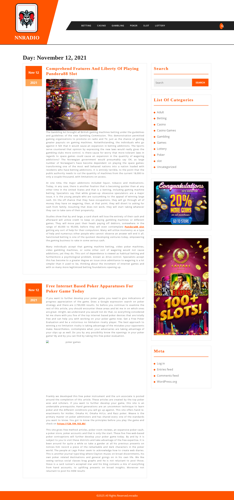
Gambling (118, 25)
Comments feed (168, 375)
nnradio (27, 37)
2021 (33, 83)
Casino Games (166, 130)
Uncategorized (166, 167)
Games (161, 142)
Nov (31, 72)
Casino (101, 25)
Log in (161, 363)
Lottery (160, 25)
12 (37, 72)
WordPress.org (167, 381)
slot (146, 25)
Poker (134, 25)
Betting (86, 25)
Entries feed (165, 369)
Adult (160, 112)
